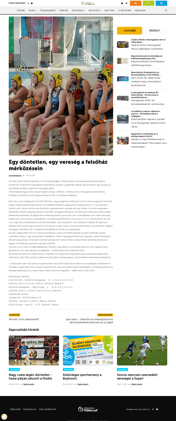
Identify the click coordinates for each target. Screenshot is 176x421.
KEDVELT (154, 30)
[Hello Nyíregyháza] (161, 3)
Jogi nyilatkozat (47, 409)
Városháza (77, 10)
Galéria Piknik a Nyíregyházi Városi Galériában (148, 40)
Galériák (63, 10)
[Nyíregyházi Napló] (148, 3)
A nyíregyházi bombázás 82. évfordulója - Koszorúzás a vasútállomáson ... (145, 95)
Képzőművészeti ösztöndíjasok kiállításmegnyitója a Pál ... (146, 57)
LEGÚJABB (130, 30)
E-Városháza (124, 10)
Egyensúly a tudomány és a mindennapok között (144, 135)
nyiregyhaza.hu (15, 175)
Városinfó (93, 10)
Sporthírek (14, 369)
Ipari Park (109, 10)
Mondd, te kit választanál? (24, 319)
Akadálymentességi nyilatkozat (138, 409)
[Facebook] (28, 3)
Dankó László (28, 384)
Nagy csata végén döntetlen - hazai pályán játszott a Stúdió (30, 376)
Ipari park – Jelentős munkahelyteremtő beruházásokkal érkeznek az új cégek (89, 321)
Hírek (31, 10)
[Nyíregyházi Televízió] (135, 3)
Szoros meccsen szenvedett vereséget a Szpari (137, 376)
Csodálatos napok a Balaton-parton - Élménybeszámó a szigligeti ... (146, 113)
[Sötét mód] (124, 3)
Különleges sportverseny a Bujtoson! (82, 376)
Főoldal (21, 10)
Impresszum (29, 409)
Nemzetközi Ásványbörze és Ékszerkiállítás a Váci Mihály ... (146, 73)
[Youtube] (32, 3)
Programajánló (48, 10)
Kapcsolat (140, 10)
